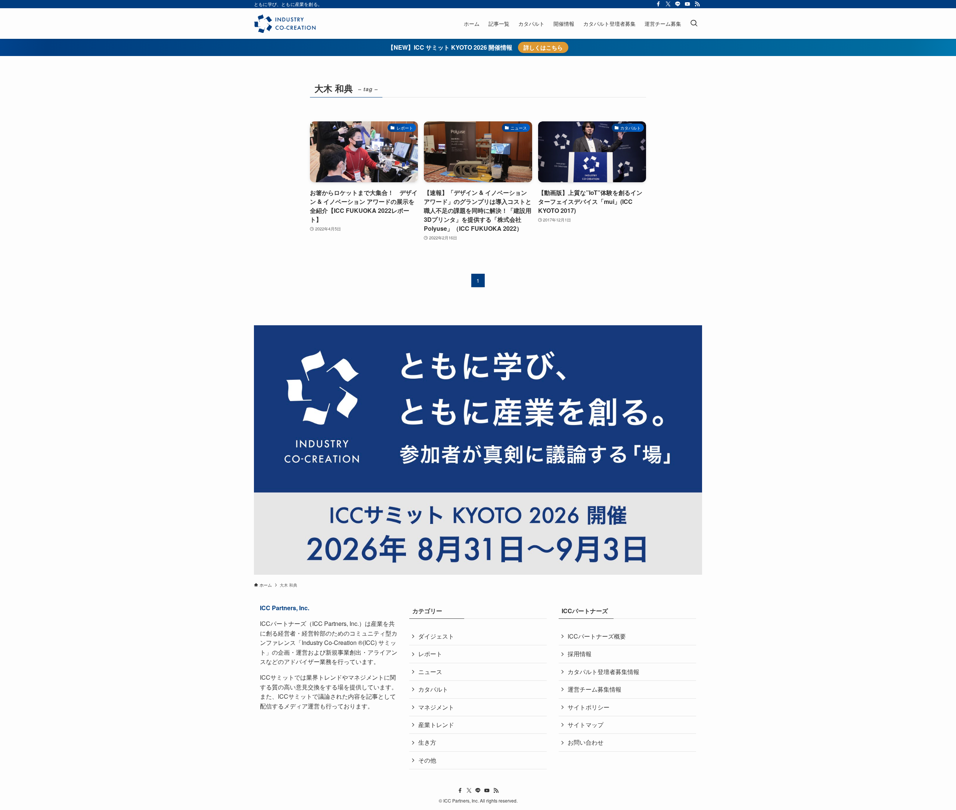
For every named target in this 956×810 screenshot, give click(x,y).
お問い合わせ (585, 742)
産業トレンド (436, 724)
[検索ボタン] (694, 23)
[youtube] (687, 4)
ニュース (430, 671)
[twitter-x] (668, 4)
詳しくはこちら (543, 47)
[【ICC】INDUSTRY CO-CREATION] (285, 23)
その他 (427, 760)
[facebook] (658, 4)
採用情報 (580, 653)
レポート (430, 653)
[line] (678, 4)
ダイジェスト (436, 636)
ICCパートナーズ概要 (597, 636)
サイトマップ (585, 724)
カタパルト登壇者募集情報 (603, 671)
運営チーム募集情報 (594, 689)
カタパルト (433, 689)
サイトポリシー (588, 707)
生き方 (427, 742)
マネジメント (436, 707)
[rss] (697, 4)
